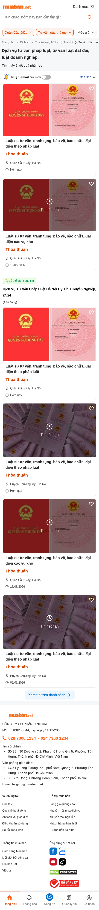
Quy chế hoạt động (14, 810)
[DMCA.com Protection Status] (63, 873)
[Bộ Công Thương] (65, 888)
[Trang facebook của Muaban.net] (53, 852)
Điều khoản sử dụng (15, 823)
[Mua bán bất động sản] (17, 6)
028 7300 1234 (22, 738)
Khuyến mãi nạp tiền (62, 817)
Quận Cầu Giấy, (20, 388)
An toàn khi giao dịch (15, 817)
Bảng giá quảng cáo (62, 804)
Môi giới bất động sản (15, 857)
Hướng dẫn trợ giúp (62, 830)
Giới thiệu (8, 804)
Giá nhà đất (9, 864)
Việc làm (7, 870)
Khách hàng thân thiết (63, 823)
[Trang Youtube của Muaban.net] (53, 862)
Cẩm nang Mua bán (14, 851)
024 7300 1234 (54, 738)
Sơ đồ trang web (12, 830)
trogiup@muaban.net (27, 784)
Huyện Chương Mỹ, (23, 484)
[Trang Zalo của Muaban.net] (62, 852)
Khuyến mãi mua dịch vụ (65, 810)
